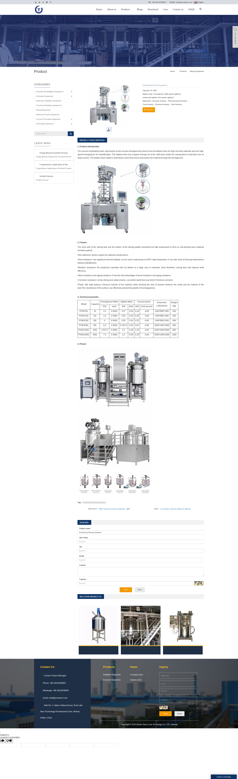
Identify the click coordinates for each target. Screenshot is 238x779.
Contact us (178, 9)
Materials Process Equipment (47, 114)
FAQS (191, 9)
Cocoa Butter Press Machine (183, 649)
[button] (131, 9)
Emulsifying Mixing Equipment (94, 502)
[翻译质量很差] (9, 741)
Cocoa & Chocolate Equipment (48, 119)
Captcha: (82, 579)
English (200, 2)
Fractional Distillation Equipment (48, 105)
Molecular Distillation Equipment (48, 101)
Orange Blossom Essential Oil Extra (54, 153)
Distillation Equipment (111, 675)
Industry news (136, 680)
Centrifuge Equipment (44, 124)
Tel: (80, 547)
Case (165, 9)
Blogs (140, 9)
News (133, 666)
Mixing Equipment (196, 71)
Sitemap (174, 724)
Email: (81, 556)
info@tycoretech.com (183, 2)
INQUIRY (149, 110)
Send (126, 590)
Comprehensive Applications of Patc (54, 164)
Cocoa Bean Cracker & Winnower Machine (175, 509)
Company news (136, 675)
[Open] (235, 37)
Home (99, 9)
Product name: (85, 528)
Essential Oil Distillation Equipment (49, 92)
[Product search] (71, 133)
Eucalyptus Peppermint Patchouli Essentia (140, 649)
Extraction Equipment (44, 96)
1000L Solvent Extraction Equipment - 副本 (114, 509)
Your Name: (83, 538)
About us (111, 9)
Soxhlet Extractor (46, 176)
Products (125, 9)
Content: (82, 565)
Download (153, 9)
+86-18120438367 (158, 2)
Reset (140, 590)
